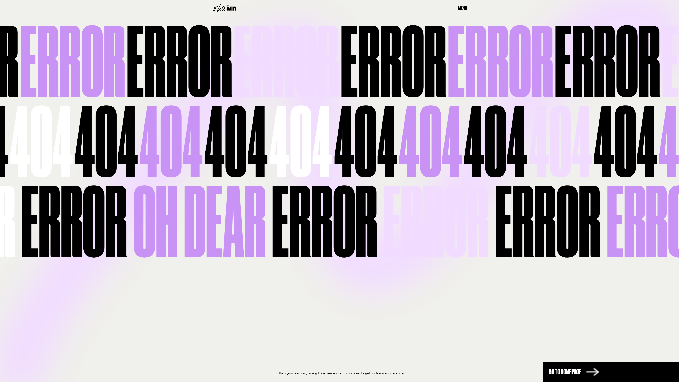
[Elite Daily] (224, 8)
